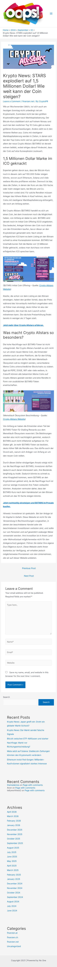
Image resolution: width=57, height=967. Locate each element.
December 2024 (14, 883)
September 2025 (15, 843)
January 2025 (13, 879)
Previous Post (29, 568)
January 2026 (13, 825)
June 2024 (12, 910)
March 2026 (13, 816)
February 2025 (14, 875)
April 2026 (12, 812)
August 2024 (13, 901)
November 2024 (14, 888)
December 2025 (14, 830)
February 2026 (14, 821)
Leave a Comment (11, 101)
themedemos (13, 785)
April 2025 (12, 865)
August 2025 (13, 848)
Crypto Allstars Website (14, 419)
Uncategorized (14, 946)
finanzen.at (12, 933)
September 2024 (15, 897)
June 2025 (12, 856)
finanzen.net (28, 101)
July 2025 (11, 852)
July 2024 (11, 906)
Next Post (29, 576)
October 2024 (13, 892)
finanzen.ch (12, 937)
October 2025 (13, 839)
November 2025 (14, 834)
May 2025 (12, 861)
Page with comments (33, 785)
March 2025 (12, 870)
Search (6, 697)
